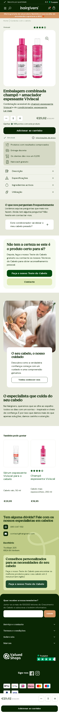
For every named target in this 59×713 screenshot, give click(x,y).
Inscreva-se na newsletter (27, 328)
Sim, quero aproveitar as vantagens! (29, 331)
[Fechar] (35, 308)
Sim (25, 329)
